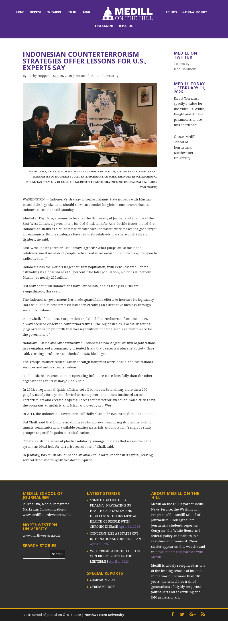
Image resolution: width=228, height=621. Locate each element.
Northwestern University (104, 615)
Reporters (126, 26)
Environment (104, 26)
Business (35, 12)
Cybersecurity (102, 586)
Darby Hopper (38, 76)
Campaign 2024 (102, 580)
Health (71, 12)
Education (54, 12)
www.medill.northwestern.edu (47, 515)
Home (20, 12)
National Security (194, 12)
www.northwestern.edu (41, 535)
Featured (83, 76)
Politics (171, 12)
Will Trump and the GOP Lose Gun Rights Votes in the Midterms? (115, 556)
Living (86, 12)
